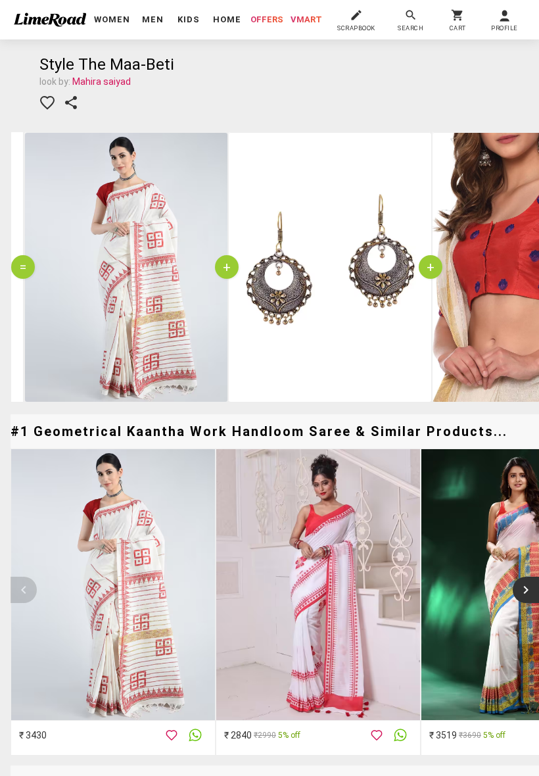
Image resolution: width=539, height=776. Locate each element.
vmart (306, 19)
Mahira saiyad (101, 81)
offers (266, 19)
